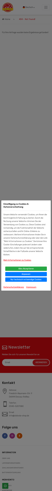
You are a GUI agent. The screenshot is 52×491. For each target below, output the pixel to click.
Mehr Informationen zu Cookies (17, 260)
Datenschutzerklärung (13, 287)
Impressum (31, 287)
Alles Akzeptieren (26, 269)
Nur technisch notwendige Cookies (26, 279)
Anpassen (26, 274)
